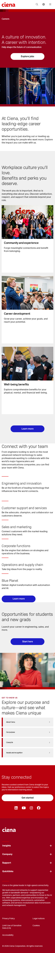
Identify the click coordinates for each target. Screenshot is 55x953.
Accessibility (7, 935)
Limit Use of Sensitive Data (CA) (11, 927)
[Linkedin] (16, 808)
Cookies (36, 926)
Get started (28, 797)
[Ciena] (9, 828)
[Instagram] (31, 808)
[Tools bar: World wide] (43, 4)
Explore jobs (27, 56)
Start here (27, 641)
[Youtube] (24, 808)
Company (7, 854)
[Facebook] (38, 808)
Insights (6, 846)
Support (6, 863)
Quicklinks (7, 871)
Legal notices (39, 919)
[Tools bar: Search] (37, 4)
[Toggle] (51, 845)
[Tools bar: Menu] (49, 4)
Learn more (28, 428)
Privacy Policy (8, 919)
